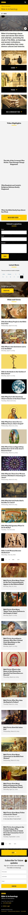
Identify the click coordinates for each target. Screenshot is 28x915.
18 (18, 276)
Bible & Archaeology (9, 9)
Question (3, 242)
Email (2, 236)
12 (20, 274)
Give (13, 852)
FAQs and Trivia (14, 300)
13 (24, 274)
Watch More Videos (13, 217)
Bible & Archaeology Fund (13, 112)
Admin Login (6, 906)
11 (16, 274)
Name (2, 229)
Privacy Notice (4, 911)
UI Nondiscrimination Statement (14, 911)
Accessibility (23, 911)
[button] (25, 2)
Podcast (13, 90)
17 (15, 276)
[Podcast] (14, 80)
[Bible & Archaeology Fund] (14, 102)
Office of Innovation (5, 6)
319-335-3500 (7, 903)
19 (22, 277)
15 (7, 276)
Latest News (14, 265)
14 (3, 276)
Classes (13, 68)
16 (11, 276)
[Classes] (14, 58)
